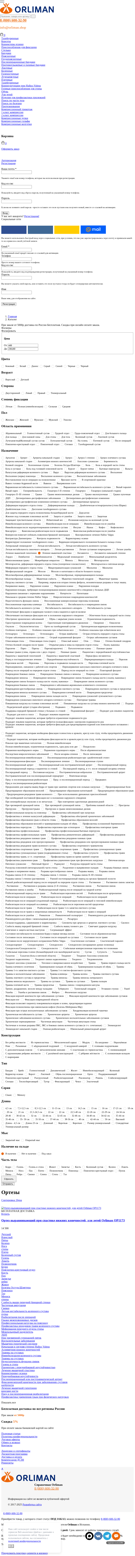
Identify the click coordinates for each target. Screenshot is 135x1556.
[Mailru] (93, 230)
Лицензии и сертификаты (15, 1451)
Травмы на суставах (12, 1352)
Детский (6, 1234)
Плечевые (7, 79)
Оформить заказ (10, 148)
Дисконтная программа (14, 1454)
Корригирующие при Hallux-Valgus (21, 85)
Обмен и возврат (10, 1442)
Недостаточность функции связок (20, 1361)
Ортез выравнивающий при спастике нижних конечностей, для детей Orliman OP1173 (63, 1220)
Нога (4, 1246)
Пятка (4, 1240)
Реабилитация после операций (18, 1317)
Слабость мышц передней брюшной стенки (25, 1302)
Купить (5, 1214)
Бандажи (6, 53)
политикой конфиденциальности (24, 1541)
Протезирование (10, 106)
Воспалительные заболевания (18, 1340)
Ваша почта (8, 169)
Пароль (5, 198)
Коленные (7, 70)
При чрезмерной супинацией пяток (21, 1337)
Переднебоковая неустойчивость (19, 1376)
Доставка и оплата (11, 1456)
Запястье (6, 1278)
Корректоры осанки (12, 44)
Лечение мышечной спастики (18, 1370)
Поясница (7, 1290)
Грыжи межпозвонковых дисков (19, 1320)
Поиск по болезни (11, 103)
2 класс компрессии (12, 115)
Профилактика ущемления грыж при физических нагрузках (35, 1397)
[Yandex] (67, 230)
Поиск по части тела (12, 100)
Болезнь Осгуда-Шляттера (16, 1287)
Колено (5, 1243)
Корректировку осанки (14, 1373)
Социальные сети (11, 219)
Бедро (4, 1266)
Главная (12, 316)
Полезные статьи (10, 1433)
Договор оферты (10, 1439)
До (6, 348)
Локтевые (6, 68)
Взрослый (7, 1237)
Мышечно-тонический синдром (19, 1343)
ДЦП (4, 1334)
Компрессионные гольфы (15, 121)
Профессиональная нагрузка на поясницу (24, 1323)
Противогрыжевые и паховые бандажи (23, 65)
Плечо (4, 1252)
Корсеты (6, 41)
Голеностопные (10, 73)
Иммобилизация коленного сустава (21, 1355)
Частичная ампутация (13, 1305)
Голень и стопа (9, 1364)
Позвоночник (9, 1264)
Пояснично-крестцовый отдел (18, 1269)
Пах (3, 1275)
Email (5, 246)
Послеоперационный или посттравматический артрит (31, 1379)
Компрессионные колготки (16, 124)
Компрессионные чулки (14, 118)
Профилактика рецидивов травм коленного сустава (30, 1326)
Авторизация (8, 160)
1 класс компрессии (12, 112)
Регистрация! (31, 216)
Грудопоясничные (11, 59)
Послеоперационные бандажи (18, 62)
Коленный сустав (11, 1255)
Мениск (5, 1296)
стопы (4, 1249)
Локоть (5, 1261)
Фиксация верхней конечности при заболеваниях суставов (34, 1382)
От (6, 345)
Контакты (6, 1445)
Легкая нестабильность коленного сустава (25, 1311)
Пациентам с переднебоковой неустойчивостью (28, 1367)
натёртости (7, 1385)
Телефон (6, 255)
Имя (3, 289)
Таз (3, 1293)
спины (5, 1299)
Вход (5, 213)
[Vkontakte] (40, 230)
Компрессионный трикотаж (16, 109)
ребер (4, 1281)
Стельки (6, 50)
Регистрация (8, 163)
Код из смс (7, 183)
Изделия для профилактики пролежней (23, 97)
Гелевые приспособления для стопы (21, 88)
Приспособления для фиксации (19, 47)
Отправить (8, 1184)
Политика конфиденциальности (19, 1436)
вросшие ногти (9, 1391)
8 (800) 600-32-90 (13, 20)
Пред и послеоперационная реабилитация (25, 1394)
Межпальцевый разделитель (17, 1331)
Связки (5, 1308)
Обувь (4, 91)
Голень (5, 1258)
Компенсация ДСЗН (12, 1459)
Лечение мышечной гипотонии (19, 1388)
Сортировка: (11, 1200)
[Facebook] (14, 230)
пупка (4, 1314)
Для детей (7, 94)
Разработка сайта (32, 1504)
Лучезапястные (9, 76)
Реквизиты (7, 1462)
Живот (5, 1284)
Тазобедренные (10, 38)
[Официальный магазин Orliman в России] (27, 13)
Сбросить (9, 1179)
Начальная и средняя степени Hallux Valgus (25, 1346)
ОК (11, 1546)
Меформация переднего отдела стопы (22, 1329)
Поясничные (8, 56)
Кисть (4, 1272)
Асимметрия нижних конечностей (20, 1349)
